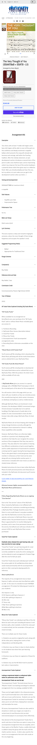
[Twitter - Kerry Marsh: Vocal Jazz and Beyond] (14, 21)
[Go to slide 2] (21, 53)
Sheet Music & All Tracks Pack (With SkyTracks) (17, 89)
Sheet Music (7, 92)
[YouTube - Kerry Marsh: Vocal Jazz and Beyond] (23, 21)
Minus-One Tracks (9, 96)
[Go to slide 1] (20, 53)
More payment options (18, 116)
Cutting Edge (9, 18)
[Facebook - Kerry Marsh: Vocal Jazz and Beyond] (17, 21)
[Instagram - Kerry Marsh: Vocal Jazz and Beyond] (20, 21)
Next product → (25, 57)
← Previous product (14, 57)
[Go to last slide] (8, 53)
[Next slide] (34, 53)
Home (3, 18)
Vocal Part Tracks (18, 92)
